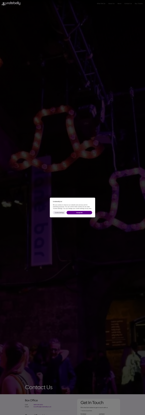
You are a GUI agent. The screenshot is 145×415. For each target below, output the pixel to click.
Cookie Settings (59, 212)
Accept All (79, 212)
